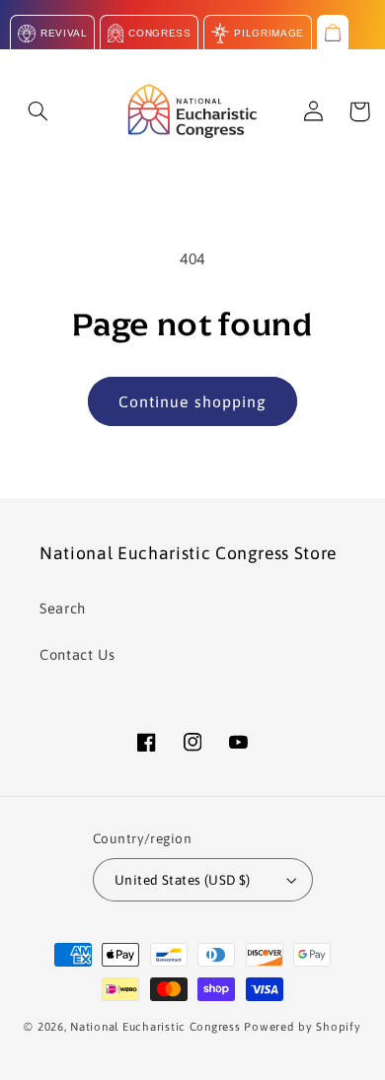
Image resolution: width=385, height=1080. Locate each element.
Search (62, 608)
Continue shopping (192, 401)
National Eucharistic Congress (155, 1026)
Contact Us (77, 654)
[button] (38, 111)
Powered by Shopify (302, 1026)
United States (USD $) (183, 880)
